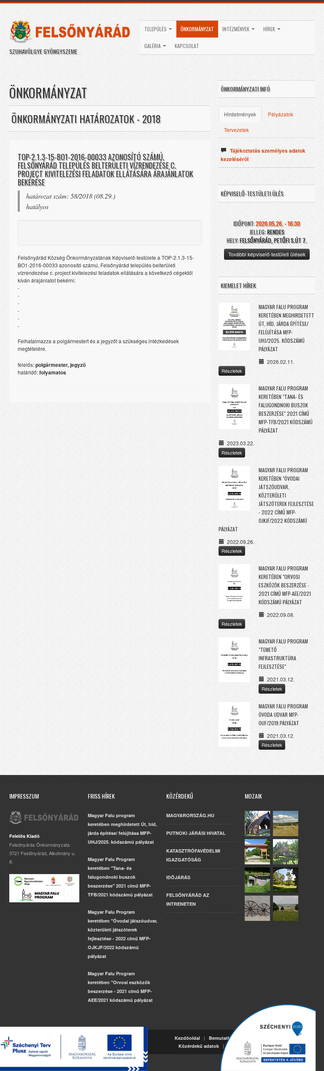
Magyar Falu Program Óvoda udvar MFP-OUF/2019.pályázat (283, 714)
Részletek (231, 370)
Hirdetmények (240, 114)
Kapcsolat (187, 45)
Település (156, 28)
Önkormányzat (197, 28)
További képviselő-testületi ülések (266, 254)
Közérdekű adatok (198, 1046)
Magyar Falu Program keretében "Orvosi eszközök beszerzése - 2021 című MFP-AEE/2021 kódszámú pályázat (285, 585)
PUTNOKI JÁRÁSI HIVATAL (196, 833)
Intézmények (236, 28)
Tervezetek (236, 129)
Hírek (269, 28)
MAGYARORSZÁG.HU (190, 815)
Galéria (153, 45)
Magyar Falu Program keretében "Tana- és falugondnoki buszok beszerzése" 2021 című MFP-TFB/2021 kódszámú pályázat (120, 877)
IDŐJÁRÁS (178, 877)
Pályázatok (280, 114)
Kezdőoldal (187, 1038)
